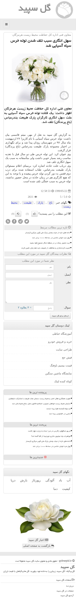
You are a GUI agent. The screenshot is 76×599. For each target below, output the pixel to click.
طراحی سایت (64, 349)
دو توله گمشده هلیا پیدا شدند (58, 409)
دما (55, 488)
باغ (50, 202)
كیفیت (66, 488)
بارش (23, 480)
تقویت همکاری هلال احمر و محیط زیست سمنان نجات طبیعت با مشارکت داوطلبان (40, 398)
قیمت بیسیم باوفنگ (61, 365)
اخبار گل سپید (37, 540)
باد (60, 480)
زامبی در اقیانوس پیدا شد (60, 414)
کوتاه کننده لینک (63, 381)
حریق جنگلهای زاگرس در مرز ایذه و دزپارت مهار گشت (49, 431)
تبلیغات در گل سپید (65, 591)
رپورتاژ (36, 480)
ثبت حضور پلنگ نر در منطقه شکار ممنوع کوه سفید (50, 243)
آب (68, 480)
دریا (13, 480)
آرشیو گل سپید (67, 595)
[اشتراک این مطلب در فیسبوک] (14, 221)
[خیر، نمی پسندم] (18, 214)
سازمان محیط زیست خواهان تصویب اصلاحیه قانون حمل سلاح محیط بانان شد (41, 404)
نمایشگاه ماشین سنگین (58, 373)
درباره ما (70, 586)
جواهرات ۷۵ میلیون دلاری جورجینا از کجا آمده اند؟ (51, 436)
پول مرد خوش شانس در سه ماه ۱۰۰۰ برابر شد (51, 238)
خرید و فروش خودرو (60, 341)
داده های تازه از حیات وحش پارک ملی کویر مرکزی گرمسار (47, 233)
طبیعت (28, 202)
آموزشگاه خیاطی (62, 333)
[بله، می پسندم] (34, 214)
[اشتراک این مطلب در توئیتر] (26, 221)
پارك (40, 202)
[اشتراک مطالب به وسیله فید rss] (8, 221)
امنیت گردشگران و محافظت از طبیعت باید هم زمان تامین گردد (45, 248)
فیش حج (67, 357)
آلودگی (49, 480)
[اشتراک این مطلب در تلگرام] (20, 221)
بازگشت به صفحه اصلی (37, 545)
